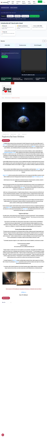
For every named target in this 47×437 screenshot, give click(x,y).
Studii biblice (17, 16)
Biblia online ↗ (34, 2)
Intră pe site (4, 56)
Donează (40, 1)
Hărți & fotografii (24, 2)
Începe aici (9, 2)
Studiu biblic (13, 2)
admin (19, 134)
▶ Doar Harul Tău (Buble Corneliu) (6, 79)
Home (3, 97)
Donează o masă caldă (34, 16)
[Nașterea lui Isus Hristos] (7, 302)
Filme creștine (29, 2)
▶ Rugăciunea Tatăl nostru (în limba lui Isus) (17, 79)
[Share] (3, 435)
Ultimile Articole (8, 97)
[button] (3, 278)
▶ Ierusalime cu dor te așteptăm (40, 79)
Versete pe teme (18, 2)
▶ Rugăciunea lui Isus (28, 78)
